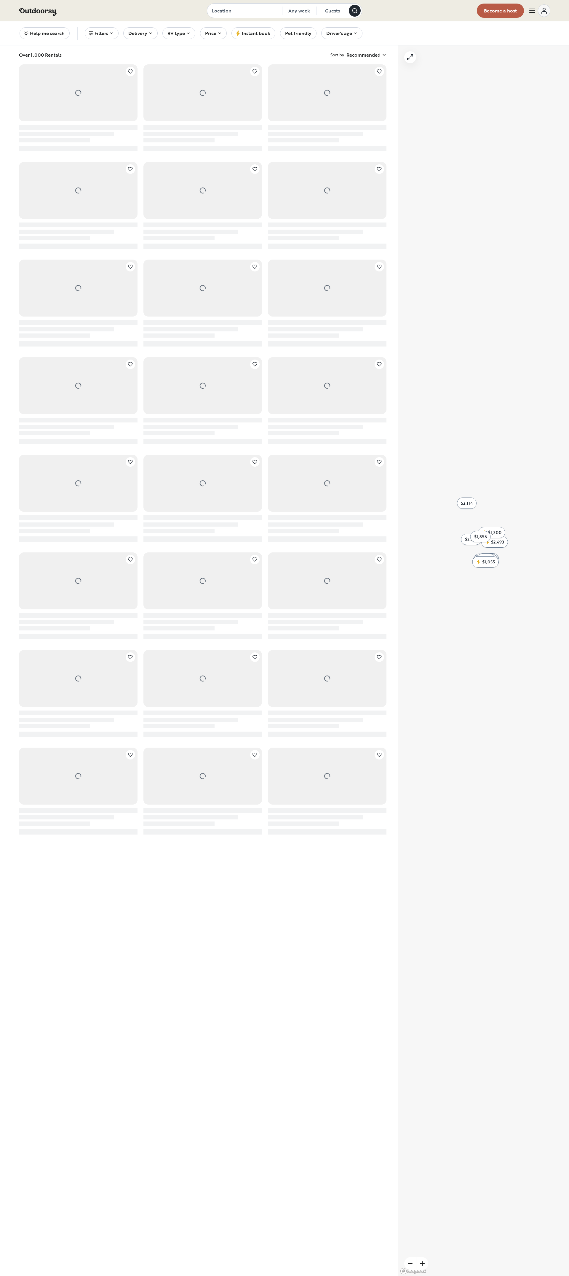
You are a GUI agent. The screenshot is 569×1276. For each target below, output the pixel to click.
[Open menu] (539, 11)
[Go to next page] (251, 964)
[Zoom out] (410, 1263)
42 (238, 964)
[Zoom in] (422, 1263)
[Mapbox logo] (413, 1271)
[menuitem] (102, 33)
